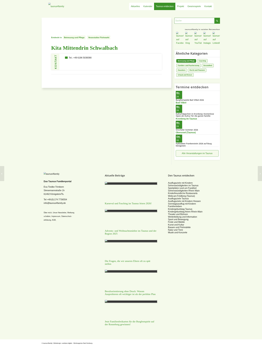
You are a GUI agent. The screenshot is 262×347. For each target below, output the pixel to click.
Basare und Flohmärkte (179, 227)
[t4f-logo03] (69, 6)
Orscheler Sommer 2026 (187, 129)
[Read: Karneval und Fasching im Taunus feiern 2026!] (131, 183)
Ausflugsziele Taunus (178, 198)
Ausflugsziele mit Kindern (180, 183)
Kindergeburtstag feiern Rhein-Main (185, 211)
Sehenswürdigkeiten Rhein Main (184, 191)
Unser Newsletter (59, 213)
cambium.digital (67, 343)
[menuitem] (135, 6)
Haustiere (181, 70)
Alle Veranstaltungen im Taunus (197, 153)
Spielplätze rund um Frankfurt (182, 188)
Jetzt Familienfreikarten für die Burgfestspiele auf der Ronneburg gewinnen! (129, 323)
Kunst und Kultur (176, 225)
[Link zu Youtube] (210, 343)
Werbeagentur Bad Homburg (82, 343)
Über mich (48, 213)
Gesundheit (207, 65)
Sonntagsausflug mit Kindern (182, 204)
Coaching (202, 61)
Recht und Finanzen (197, 70)
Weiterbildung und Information (182, 217)
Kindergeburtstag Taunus (180, 209)
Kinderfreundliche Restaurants (182, 193)
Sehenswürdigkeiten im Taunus (183, 185)
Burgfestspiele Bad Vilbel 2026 (190, 100)
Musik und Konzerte (177, 232)
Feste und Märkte (176, 222)
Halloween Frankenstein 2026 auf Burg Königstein (194, 144)
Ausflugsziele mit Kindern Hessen (184, 201)
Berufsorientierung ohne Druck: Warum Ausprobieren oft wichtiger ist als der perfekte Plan (130, 293)
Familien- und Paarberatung (188, 65)
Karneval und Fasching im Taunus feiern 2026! (128, 203)
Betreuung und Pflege (74, 37)
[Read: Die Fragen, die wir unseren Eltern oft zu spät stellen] (131, 241)
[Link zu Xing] (206, 343)
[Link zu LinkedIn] (218, 343)
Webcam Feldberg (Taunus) (181, 196)
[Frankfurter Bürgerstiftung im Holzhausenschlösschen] (2, 173)
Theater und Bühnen (178, 214)
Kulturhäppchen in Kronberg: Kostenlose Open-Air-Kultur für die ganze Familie (195, 115)
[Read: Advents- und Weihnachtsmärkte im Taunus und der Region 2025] (131, 211)
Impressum (55, 216)
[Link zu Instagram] (214, 343)
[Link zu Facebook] (202, 343)
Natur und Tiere (175, 230)
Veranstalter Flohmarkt (98, 37)
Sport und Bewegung (178, 219)
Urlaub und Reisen (185, 75)
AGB (54, 220)
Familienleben (175, 206)
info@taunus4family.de (55, 203)
